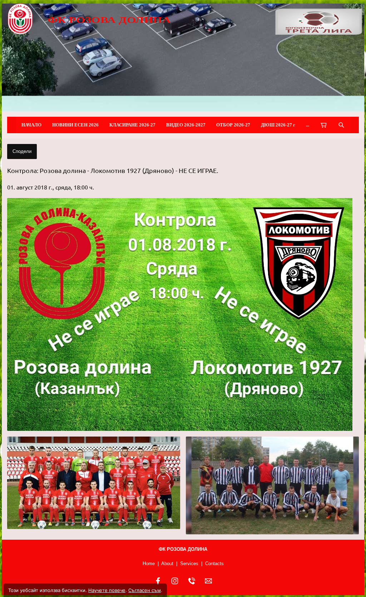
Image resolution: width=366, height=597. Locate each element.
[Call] (191, 580)
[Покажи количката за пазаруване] (323, 125)
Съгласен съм (144, 590)
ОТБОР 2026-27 (233, 124)
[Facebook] (157, 580)
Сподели (22, 151)
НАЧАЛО (31, 124)
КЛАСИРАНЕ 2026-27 (132, 124)
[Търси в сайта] (341, 125)
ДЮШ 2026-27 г (278, 124)
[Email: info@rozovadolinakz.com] (208, 580)
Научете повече (106, 590)
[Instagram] (174, 580)
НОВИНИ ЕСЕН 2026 (75, 124)
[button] (183, 314)
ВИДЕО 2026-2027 (186, 124)
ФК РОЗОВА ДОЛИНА (109, 19)
